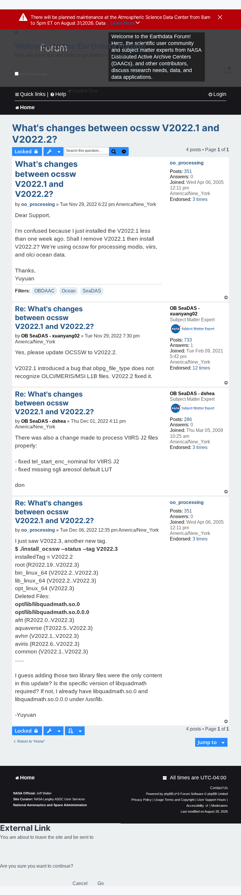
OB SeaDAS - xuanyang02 (50, 335)
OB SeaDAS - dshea (192, 393)
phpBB (168, 794)
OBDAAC (44, 290)
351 (188, 171)
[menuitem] (217, 94)
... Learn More (121, 23)
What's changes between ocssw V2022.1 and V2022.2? (115, 133)
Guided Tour (85, 90)
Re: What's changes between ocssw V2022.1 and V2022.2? (54, 318)
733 (188, 339)
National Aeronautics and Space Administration (50, 805)
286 (188, 419)
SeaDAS (92, 290)
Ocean (69, 290)
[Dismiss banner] (220, 18)
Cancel (80, 883)
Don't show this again (34, 74)
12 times (201, 367)
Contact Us (219, 788)
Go (101, 883)
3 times (200, 199)
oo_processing (187, 162)
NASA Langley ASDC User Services (59, 799)
